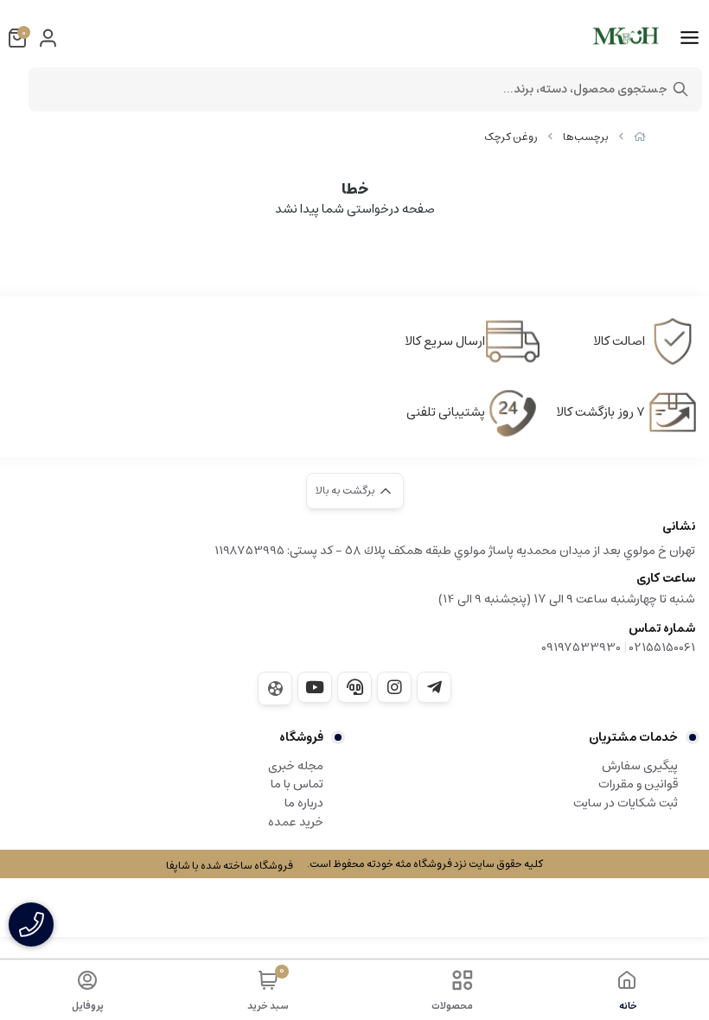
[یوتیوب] (314, 687)
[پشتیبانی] (354, 687)
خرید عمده (295, 822)
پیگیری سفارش (640, 765)
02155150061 (662, 647)
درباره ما (303, 803)
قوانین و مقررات (638, 784)
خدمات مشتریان (633, 737)
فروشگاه (301, 737)
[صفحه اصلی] (640, 137)
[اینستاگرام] (394, 687)
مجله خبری (295, 765)
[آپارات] (275, 688)
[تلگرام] (434, 687)
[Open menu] (689, 38)
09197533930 (581, 647)
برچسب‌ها (586, 137)
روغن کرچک (511, 137)
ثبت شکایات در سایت (625, 803)
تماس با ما (297, 784)
